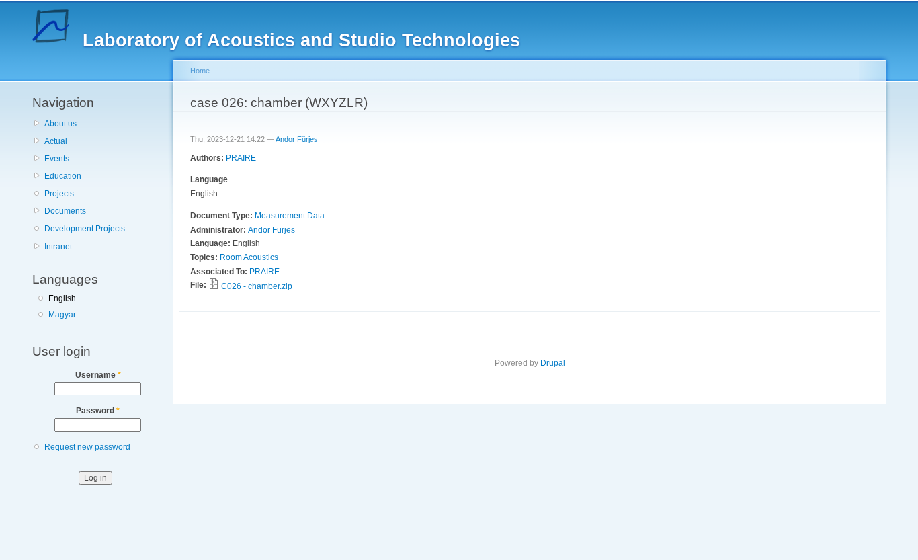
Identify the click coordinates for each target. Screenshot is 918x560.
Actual (55, 141)
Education (62, 176)
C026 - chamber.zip (256, 286)
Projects (59, 193)
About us (60, 123)
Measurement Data (290, 216)
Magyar (62, 314)
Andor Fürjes (297, 139)
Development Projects (84, 228)
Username (98, 375)
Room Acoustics (249, 257)
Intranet (58, 246)
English (62, 298)
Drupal (552, 363)
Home (200, 71)
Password (98, 410)
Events (56, 158)
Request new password (87, 447)
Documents (65, 211)
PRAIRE (241, 158)
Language (209, 179)
